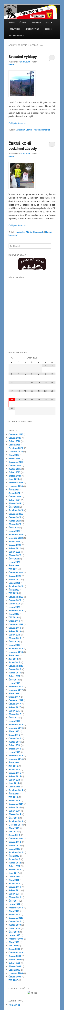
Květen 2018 (15, 672)
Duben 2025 (14, 472)
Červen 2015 (15, 772)
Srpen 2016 (14, 734)
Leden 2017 (14, 721)
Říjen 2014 (14, 793)
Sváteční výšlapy (23, 56)
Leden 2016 (14, 752)
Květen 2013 (15, 845)
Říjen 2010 (14, 911)
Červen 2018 (15, 669)
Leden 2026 (14, 444)
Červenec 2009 (16, 952)
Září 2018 (13, 658)
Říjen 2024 (14, 489)
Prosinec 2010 (16, 907)
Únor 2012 (14, 873)
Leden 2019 (14, 644)
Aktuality (20, 129)
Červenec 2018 (16, 665)
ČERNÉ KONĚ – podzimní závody (23, 146)
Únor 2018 (14, 679)
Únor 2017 (14, 717)
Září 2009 (13, 945)
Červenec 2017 (16, 700)
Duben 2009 (14, 962)
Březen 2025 (15, 475)
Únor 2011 (14, 900)
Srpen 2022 (14, 541)
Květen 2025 (15, 468)
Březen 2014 (15, 814)
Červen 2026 (15, 437)
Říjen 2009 (14, 942)
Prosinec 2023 (16, 510)
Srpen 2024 (14, 493)
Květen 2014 (15, 807)
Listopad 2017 (16, 689)
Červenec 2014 (16, 803)
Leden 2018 (14, 683)
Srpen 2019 (14, 620)
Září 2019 (13, 617)
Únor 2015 (14, 783)
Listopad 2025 (16, 451)
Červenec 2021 (16, 572)
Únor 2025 (14, 479)
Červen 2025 (15, 465)
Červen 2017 (15, 703)
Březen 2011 (15, 897)
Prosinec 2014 (16, 790)
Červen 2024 (15, 496)
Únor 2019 (14, 641)
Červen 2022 (15, 544)
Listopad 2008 (16, 973)
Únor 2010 (14, 931)
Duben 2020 (14, 603)
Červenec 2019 (16, 624)
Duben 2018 (14, 676)
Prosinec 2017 (16, 686)
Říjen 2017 (14, 693)
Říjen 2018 (14, 655)
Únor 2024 (14, 506)
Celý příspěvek (17, 123)
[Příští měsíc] (52, 358)
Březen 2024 (15, 503)
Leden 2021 (14, 582)
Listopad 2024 (16, 486)
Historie (48, 22)
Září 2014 (13, 797)
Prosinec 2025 (16, 448)
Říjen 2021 (14, 565)
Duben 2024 (14, 499)
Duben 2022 (14, 551)
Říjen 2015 (14, 762)
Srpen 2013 (14, 834)
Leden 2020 (14, 607)
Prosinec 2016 (16, 724)
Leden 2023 (14, 530)
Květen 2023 (15, 520)
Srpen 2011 (14, 883)
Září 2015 (13, 765)
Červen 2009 (15, 956)
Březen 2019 (15, 638)
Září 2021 (13, 569)
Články (23, 22)
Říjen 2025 (14, 454)
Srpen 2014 (14, 800)
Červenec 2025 (16, 461)
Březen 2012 (15, 869)
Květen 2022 (15, 548)
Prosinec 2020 (16, 586)
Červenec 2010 (16, 917)
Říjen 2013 (14, 828)
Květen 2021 (15, 579)
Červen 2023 (15, 517)
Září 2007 (13, 980)
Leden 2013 (14, 848)
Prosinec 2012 (16, 852)
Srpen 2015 (14, 769)
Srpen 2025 (14, 458)
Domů (12, 22)
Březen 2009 (15, 966)
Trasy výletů (14, 28)
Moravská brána (16, 35)
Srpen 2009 (14, 948)
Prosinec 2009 (16, 938)
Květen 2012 (15, 862)
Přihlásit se (14, 1004)
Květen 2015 (15, 776)
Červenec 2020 (16, 596)
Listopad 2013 (16, 824)
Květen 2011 (15, 890)
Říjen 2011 (14, 879)
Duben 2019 (14, 634)
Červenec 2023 (16, 513)
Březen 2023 (15, 524)
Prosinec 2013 (16, 821)
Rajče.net (48, 28)
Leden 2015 (14, 786)
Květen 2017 (15, 707)
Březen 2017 (15, 714)
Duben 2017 (14, 710)
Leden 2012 (14, 876)
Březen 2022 (15, 555)
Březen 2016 (15, 748)
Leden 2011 (14, 904)
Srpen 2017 (14, 696)
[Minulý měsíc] (12, 358)
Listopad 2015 (16, 758)
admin (11, 64)
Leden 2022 (14, 562)
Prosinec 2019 (16, 610)
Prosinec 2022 (16, 534)
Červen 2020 (15, 600)
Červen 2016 (15, 738)
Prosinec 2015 (16, 755)
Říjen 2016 (14, 731)
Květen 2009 (15, 959)
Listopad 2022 (16, 537)
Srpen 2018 (14, 662)
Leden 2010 (14, 935)
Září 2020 (13, 593)
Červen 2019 (15, 627)
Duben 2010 (14, 928)
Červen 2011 (15, 886)
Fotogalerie (36, 22)
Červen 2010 (15, 921)
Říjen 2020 (14, 589)
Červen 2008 (15, 976)
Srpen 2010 (14, 914)
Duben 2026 (14, 441)
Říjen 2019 (14, 613)
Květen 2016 (15, 741)
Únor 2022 (14, 558)
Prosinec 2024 (16, 482)
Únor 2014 (14, 817)
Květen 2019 (15, 631)
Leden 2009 (14, 969)
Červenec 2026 (16, 434)
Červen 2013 (15, 841)
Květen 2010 (15, 924)
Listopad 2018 (16, 651)
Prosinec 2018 (16, 648)
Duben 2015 (14, 779)
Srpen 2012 (14, 859)
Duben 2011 (14, 893)
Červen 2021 (15, 575)
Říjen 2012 (14, 855)
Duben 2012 (14, 866)
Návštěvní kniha (32, 28)
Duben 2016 (14, 745)
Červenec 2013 (16, 838)
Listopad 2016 (16, 727)
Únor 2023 (14, 527)
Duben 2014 (14, 810)
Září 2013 (13, 831)
